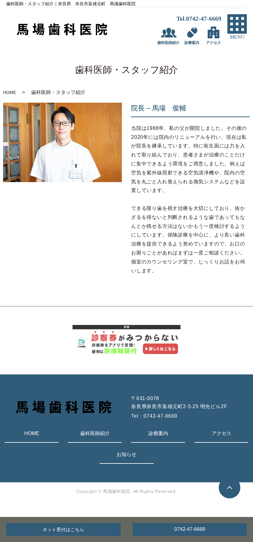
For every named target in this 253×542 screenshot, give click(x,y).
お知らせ (126, 454)
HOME (9, 92)
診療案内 (158, 433)
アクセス (221, 433)
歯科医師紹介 (95, 433)
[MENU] (237, 24)
